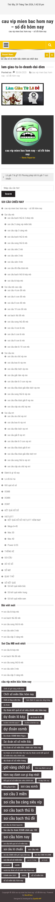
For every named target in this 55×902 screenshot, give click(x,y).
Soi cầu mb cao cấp (13, 287)
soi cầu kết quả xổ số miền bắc (16, 843)
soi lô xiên (45, 860)
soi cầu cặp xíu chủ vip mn (19, 406)
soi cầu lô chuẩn (13, 849)
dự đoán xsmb (15, 729)
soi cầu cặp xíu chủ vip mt (19, 466)
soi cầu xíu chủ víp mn (17, 356)
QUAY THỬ (9, 576)
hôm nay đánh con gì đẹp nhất (21, 775)
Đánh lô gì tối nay (12, 472)
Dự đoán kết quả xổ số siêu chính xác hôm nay (25, 710)
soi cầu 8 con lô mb (16, 340)
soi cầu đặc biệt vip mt (18, 429)
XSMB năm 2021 (10, 875)
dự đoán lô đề (36, 717)
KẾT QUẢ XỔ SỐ (12, 510)
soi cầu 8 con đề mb (17, 303)
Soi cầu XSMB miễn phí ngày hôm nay (17, 855)
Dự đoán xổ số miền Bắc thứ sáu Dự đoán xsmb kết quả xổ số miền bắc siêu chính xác (26, 754)
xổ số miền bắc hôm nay (13, 880)
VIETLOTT (9, 516)
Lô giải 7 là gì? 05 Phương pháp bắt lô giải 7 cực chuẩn (27, 177)
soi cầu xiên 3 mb (15, 255)
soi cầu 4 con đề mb (17, 290)
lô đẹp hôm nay (43, 781)
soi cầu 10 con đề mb (17, 309)
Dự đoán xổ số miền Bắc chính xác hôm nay (22, 747)
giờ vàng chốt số (17, 767)
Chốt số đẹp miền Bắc (12, 700)
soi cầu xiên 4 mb (15, 262)
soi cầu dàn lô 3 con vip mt (19, 441)
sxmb (17, 865)
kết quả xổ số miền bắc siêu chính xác (18, 780)
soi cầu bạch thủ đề (19, 818)
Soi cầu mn (9, 353)
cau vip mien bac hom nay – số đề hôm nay (27, 24)
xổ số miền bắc (37, 875)
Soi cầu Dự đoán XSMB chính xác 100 (20, 830)
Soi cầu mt (9, 413)
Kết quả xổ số (11, 485)
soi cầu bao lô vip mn (17, 362)
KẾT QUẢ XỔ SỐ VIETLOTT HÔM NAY (24, 520)
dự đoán (7, 705)
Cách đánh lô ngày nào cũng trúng (38, 700)
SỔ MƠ (8, 570)
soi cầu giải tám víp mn (18, 375)
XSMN (7, 498)
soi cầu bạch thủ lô (19, 810)
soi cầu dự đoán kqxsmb (13, 825)
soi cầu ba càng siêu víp (23, 802)
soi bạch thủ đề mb (16, 315)
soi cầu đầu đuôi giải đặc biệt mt (22, 454)
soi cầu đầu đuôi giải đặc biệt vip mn (24, 388)
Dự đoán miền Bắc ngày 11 (11, 723)
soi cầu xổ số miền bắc (13, 860)
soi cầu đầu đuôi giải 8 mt (19, 447)
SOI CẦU (8, 557)
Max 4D (11, 539)
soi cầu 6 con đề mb (17, 296)
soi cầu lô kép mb (15, 280)
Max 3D (11, 532)
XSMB (7, 491)
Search (8, 194)
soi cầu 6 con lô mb (16, 334)
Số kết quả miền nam (17, 598)
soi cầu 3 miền (15, 794)
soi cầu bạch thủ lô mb (17, 237)
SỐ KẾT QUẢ (10, 582)
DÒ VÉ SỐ (9, 564)
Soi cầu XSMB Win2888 (43, 855)
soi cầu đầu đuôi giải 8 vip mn (20, 400)
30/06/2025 (21, 72)
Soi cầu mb (9, 214)
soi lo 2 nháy (31, 860)
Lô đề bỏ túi (10, 479)
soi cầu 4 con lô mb (16, 328)
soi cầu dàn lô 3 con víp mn (19, 381)
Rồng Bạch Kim (10, 787)
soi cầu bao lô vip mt (17, 422)
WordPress (29, 895)
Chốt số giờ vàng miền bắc (14, 689)
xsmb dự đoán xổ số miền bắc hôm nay (19, 870)
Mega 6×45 (13, 526)
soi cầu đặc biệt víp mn (18, 369)
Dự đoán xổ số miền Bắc (17, 741)
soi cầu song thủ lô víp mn (19, 394)
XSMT (7, 504)
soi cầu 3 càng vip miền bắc (20, 224)
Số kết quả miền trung (17, 592)
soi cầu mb (33, 849)
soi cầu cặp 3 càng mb (17, 230)
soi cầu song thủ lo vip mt (19, 460)
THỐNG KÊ (9, 551)
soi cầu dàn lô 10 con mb (18, 347)
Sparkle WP (37, 899)
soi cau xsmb (29, 786)
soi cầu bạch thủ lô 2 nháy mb (21, 218)
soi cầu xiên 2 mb (15, 249)
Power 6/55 (13, 545)
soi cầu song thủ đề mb (18, 321)
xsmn (24, 875)
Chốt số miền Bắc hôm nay (19, 694)
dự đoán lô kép (14, 717)
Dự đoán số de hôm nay (31, 723)
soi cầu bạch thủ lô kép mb (19, 274)
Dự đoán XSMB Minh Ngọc (15, 736)
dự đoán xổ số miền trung (15, 760)
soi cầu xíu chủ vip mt (17, 416)
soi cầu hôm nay (16, 837)
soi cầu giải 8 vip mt (16, 435)
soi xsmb (7, 865)
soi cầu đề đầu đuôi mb (18, 268)
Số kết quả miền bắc (17, 586)
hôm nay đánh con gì (43, 768)
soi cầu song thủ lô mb (17, 243)
